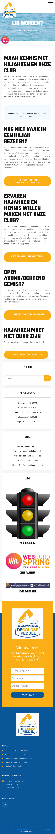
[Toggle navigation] (50, 3)
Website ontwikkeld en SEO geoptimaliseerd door (30, 830)
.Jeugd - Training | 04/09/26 (27, 421)
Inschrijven (27, 695)
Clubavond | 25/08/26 (27, 403)
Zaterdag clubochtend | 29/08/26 (27, 412)
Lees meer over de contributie (24, 354)
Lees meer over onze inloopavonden (27, 314)
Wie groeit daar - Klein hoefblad (27, 451)
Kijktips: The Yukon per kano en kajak (27, 465)
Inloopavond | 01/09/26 (27, 417)
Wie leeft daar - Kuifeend (27, 446)
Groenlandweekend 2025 (27, 460)
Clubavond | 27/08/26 (27, 407)
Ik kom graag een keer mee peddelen (28, 256)
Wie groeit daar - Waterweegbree (27, 456)
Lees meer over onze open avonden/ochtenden (27, 181)
